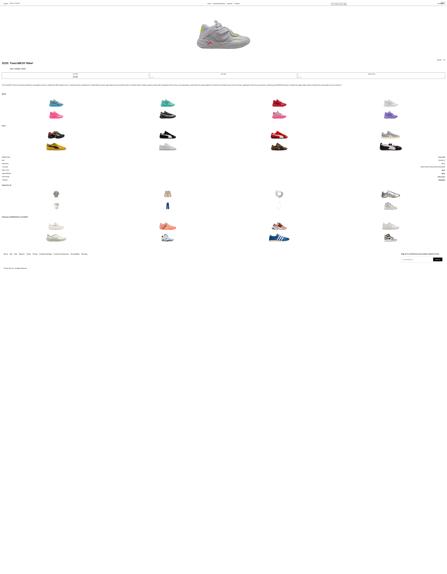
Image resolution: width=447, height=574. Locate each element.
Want (443, 3)
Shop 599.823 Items (219, 3)
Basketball (442, 180)
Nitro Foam (441, 176)
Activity (439, 60)
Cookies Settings (45, 254)
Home (209, 3)
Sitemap (84, 254)
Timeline (237, 3)
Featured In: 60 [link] (6, 185)
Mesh (443, 173)
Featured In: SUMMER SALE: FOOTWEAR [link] (15, 217)
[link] (56, 103)
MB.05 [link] (4, 94)
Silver (443, 170)
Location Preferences (61, 254)
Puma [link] (4, 125)
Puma (11, 68)
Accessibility (75, 254)
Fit (444, 60)
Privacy (35, 254)
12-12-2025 (441, 157)
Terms (28, 254)
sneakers (17, 68)
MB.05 (24, 68)
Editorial (229, 3)
